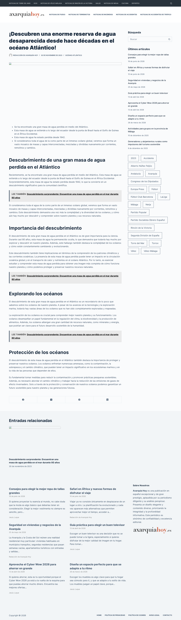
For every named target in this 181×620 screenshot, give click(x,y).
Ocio (35, 3)
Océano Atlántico (73, 55)
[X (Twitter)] (51, 399)
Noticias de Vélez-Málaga (51, 3)
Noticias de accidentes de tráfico (155, 14)
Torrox (155, 243)
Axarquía (152, 173)
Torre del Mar (137, 243)
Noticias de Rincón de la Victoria (78, 3)
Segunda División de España (145, 235)
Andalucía (136, 173)
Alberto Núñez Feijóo (141, 166)
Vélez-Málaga (150, 251)
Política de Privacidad (115, 615)
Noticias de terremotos (79, 14)
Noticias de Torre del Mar (19, 3)
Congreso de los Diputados (144, 181)
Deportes (135, 3)
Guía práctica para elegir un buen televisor (148, 93)
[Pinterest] (79, 399)
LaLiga (163, 197)
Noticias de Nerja (111, 3)
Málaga (134, 204)
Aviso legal (154, 615)
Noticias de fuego (57, 14)
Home (99, 615)
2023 (133, 158)
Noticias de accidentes (126, 14)
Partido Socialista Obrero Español (148, 220)
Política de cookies (137, 615)
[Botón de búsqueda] (169, 39)
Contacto (167, 615)
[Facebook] (23, 399)
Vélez (133, 251)
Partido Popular (139, 212)
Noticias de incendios (103, 14)
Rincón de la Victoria (141, 227)
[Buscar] (171, 3)
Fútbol (155, 189)
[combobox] (147, 39)
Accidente (149, 158)
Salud (98, 3)
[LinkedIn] (107, 399)
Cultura (125, 3)
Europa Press (137, 189)
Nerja (148, 204)
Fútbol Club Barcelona (142, 197)
